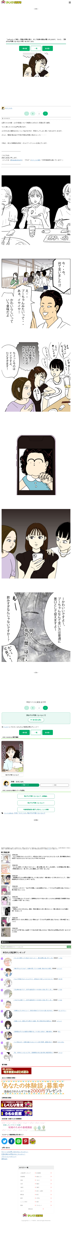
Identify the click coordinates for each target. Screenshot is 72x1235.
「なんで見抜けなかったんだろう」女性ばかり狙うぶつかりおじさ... (33, 979)
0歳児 (37, 1183)
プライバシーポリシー (8, 1156)
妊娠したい (39, 1176)
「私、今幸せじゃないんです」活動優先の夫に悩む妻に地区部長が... (33, 1052)
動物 (21, 1205)
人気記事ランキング (25, 1173)
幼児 (37, 1194)
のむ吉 (60, 979)
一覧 (36, 48)
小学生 (38, 1198)
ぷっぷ (60, 1052)
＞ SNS (54, 785)
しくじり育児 (23, 1201)
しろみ (60, 958)
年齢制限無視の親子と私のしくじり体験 (36, 809)
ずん (59, 1031)
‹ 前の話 (24, 48)
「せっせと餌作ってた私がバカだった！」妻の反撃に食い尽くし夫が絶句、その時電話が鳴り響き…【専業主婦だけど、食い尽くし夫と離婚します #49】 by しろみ (41, 868)
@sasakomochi (16, 160)
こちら (49, 848)
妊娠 (21, 1180)
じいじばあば (8, 813)
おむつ (22, 1191)
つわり (38, 1180)
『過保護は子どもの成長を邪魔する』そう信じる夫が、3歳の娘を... (33, 1031)
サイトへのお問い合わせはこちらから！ (14, 1152)
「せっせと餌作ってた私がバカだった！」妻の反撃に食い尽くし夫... (33, 958)
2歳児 (37, 1187)
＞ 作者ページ (25, 785)
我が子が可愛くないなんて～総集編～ (36, 796)
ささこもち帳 (35, 160)
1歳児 (21, 1187)
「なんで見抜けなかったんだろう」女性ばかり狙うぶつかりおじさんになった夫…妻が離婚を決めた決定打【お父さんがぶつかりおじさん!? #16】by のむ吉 (41, 857)
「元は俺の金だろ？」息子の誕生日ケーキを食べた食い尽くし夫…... (33, 989)
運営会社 (4, 1159)
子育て (16, 813)
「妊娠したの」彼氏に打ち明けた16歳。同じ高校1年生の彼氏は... (32, 1021)
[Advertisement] (36, 21)
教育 (21, 1198)
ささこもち (8, 108)
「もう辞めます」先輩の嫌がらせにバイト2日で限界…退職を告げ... (32, 1042)
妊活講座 (38, 1173)
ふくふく (59, 968)
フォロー (6, 727)
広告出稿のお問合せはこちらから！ (13, 1154)
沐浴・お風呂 (39, 1191)
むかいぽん (61, 1042)
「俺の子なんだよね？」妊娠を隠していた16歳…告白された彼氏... (32, 968)
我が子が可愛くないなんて (12, 775)
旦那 (37, 1201)
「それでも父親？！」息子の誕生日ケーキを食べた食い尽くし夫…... (33, 1000)
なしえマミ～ (62, 1010)
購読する (6, 942)
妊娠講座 (22, 1176)
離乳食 (22, 1194)
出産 (21, 1183)
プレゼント (39, 1205)
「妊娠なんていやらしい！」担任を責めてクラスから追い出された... (33, 1010)
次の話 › (47, 48)
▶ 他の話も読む (36, 720)
